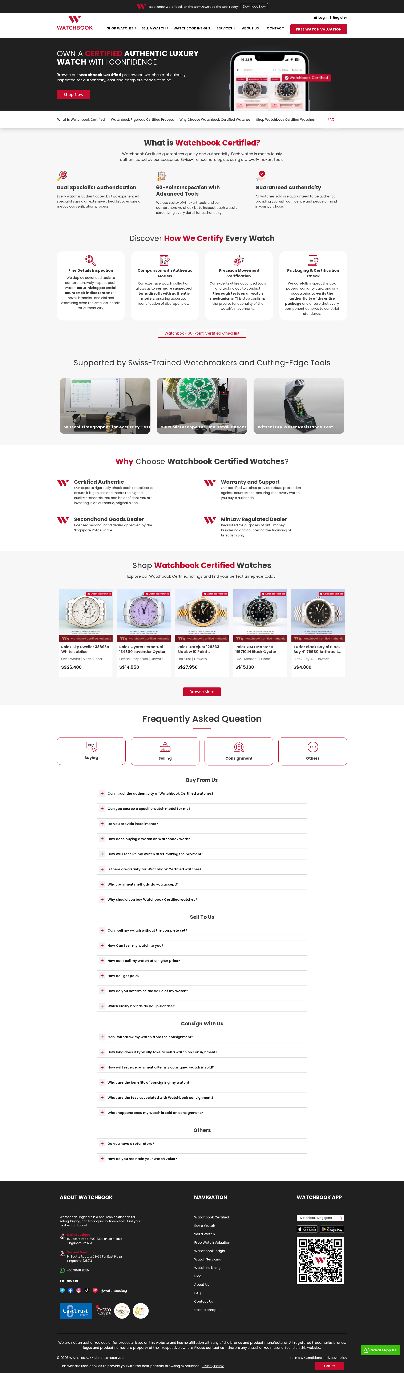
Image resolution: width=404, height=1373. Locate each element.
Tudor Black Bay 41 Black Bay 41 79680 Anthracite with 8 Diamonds (317, 651)
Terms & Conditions (305, 1357)
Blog (197, 1276)
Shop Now (73, 94)
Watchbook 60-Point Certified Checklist (202, 333)
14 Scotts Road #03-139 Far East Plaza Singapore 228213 (94, 1239)
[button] (202, 793)
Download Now (254, 6)
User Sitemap (205, 1309)
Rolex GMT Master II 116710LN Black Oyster (255, 649)
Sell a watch (154, 28)
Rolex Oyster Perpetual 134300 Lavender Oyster (142, 649)
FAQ (197, 1293)
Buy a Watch (204, 1225)
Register (340, 17)
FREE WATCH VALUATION (319, 29)
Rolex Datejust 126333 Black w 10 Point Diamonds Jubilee (198, 651)
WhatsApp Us (384, 1350)
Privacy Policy (213, 1366)
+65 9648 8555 (78, 1270)
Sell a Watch (204, 1234)
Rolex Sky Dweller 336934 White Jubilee (85, 649)
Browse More (202, 691)
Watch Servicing (207, 1259)
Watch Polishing (207, 1267)
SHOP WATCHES (120, 28)
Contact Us (203, 1301)
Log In (323, 17)
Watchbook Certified (211, 1217)
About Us (201, 1284)
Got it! (329, 1366)
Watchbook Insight (192, 28)
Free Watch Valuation (212, 1242)
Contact (275, 28)
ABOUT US (250, 28)
